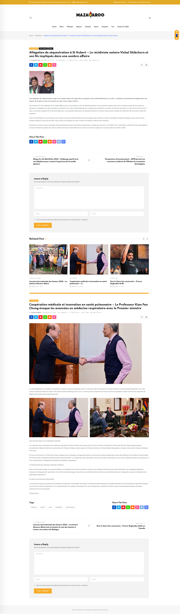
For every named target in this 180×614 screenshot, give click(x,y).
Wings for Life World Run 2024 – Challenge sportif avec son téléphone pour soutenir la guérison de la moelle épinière (56, 161)
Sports (96, 27)
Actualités (38, 35)
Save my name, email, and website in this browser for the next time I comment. (62, 220)
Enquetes (105, 27)
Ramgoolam (58, 507)
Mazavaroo (104, 610)
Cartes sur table (123, 27)
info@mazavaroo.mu (81, 2)
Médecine (34, 507)
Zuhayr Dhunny (36, 312)
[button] (143, 239)
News (62, 27)
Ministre (42, 507)
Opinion (79, 27)
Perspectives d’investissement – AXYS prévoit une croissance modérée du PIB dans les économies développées (125, 161)
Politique (70, 27)
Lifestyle (88, 27)
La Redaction (35, 60)
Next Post (139, 156)
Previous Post (40, 156)
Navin (50, 507)
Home (54, 27)
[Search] (150, 18)
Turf (112, 27)
